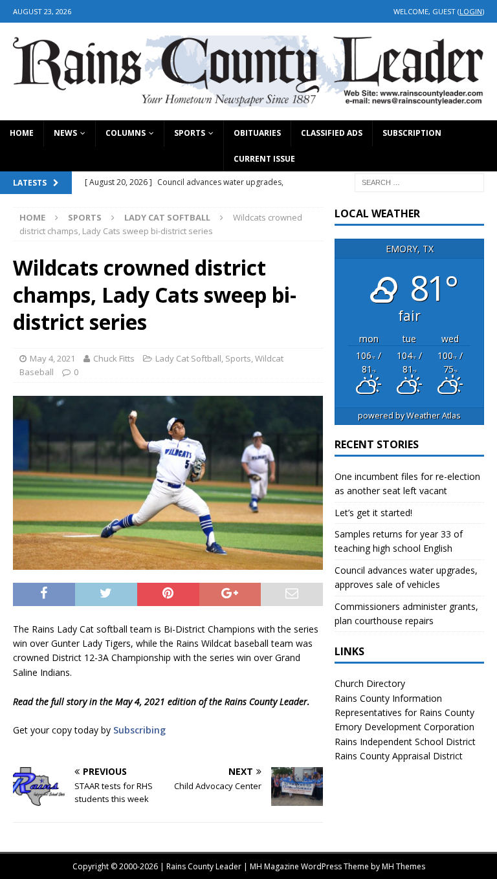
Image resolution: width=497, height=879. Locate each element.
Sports (189, 132)
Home (22, 132)
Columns (125, 132)
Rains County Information (388, 698)
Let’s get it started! (373, 512)
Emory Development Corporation (404, 727)
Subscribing (139, 730)
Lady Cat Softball (188, 358)
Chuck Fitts (114, 358)
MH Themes (403, 866)
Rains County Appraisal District (399, 756)
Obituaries (257, 132)
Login (470, 11)
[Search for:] (419, 181)
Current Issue (264, 158)
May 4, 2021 (52, 358)
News (65, 132)
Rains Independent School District (405, 741)
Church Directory (370, 683)
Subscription (411, 132)
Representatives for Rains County (404, 712)
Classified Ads (331, 132)
